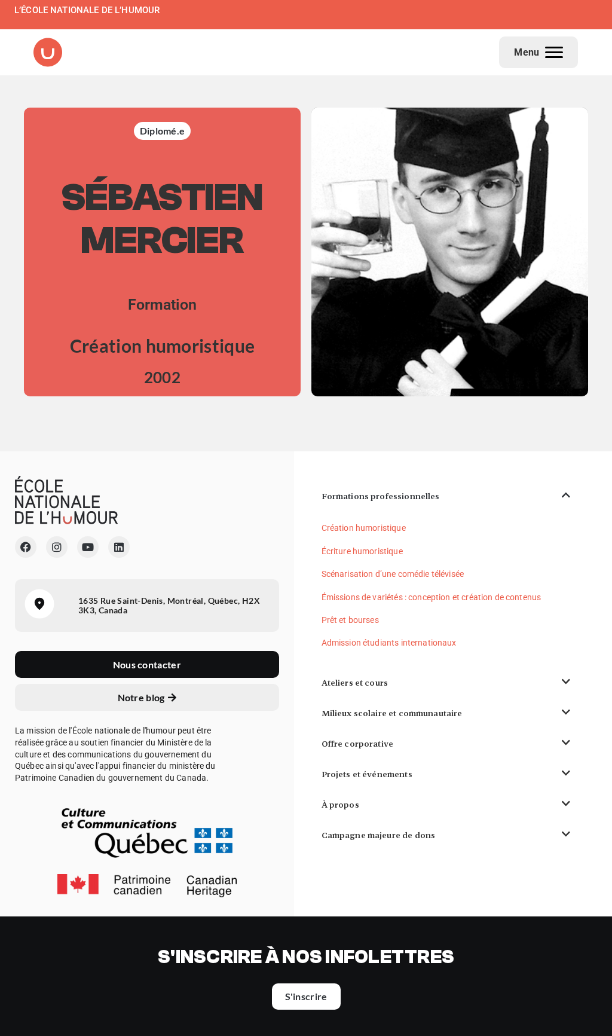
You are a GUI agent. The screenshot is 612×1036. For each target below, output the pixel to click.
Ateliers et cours (355, 682)
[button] (446, 496)
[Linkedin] (119, 547)
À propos (340, 804)
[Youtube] (88, 547)
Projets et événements (367, 774)
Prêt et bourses (350, 620)
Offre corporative (358, 743)
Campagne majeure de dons (379, 835)
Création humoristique (364, 528)
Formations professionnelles (381, 496)
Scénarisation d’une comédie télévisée (393, 574)
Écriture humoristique (362, 551)
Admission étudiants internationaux (389, 642)
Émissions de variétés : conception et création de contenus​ (431, 597)
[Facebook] (25, 547)
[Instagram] (57, 547)
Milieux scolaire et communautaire (392, 713)
